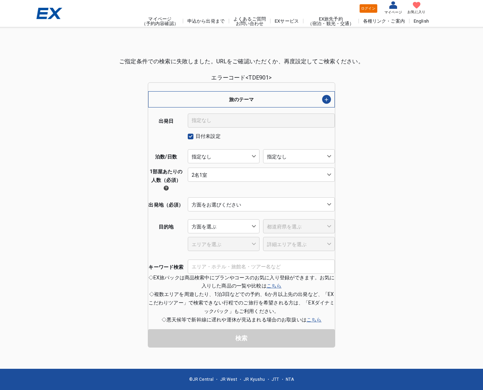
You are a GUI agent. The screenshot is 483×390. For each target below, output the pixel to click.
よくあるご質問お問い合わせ (249, 21)
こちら (274, 286)
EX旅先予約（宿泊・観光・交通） (331, 21)
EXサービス (287, 21)
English (421, 21)
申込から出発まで (206, 21)
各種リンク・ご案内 (384, 21)
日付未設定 (208, 136)
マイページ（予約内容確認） (160, 21)
